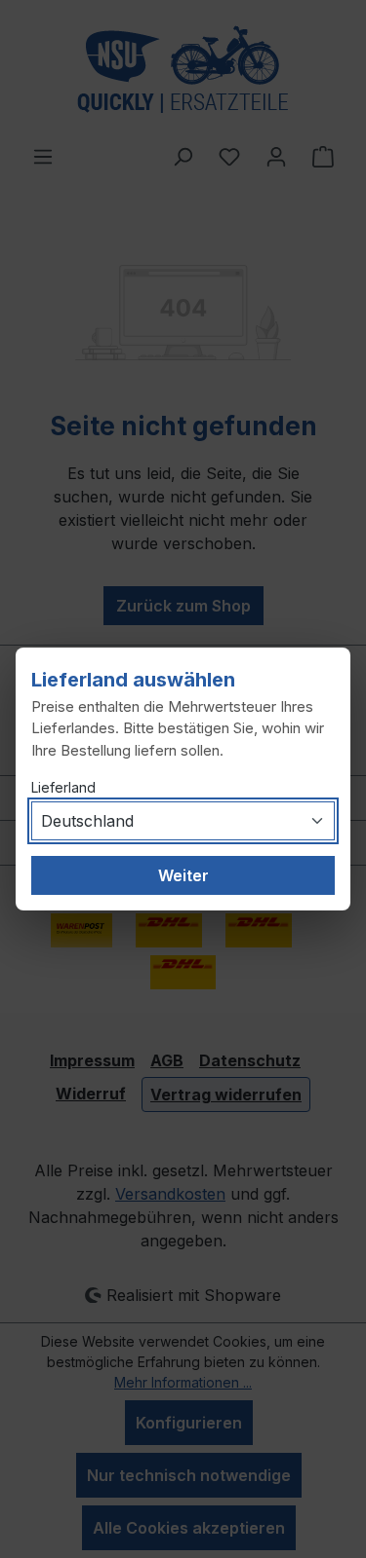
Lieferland (63, 787)
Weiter (183, 875)
